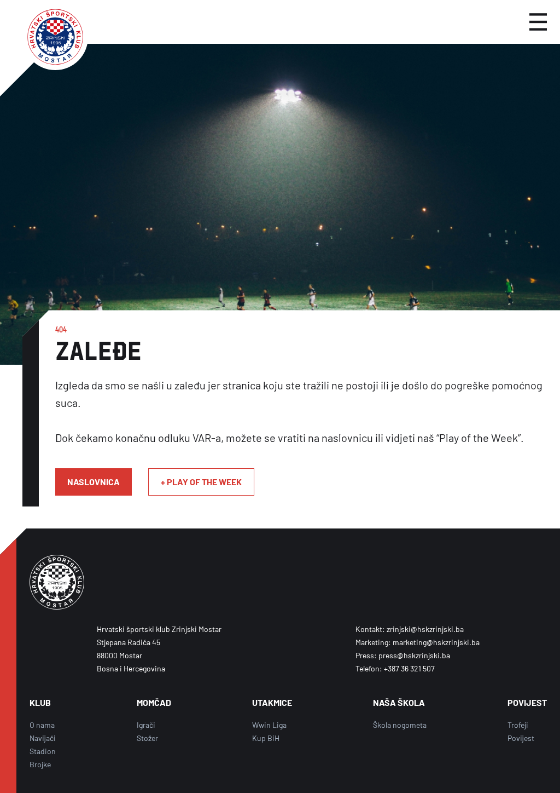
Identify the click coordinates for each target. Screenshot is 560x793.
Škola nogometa (400, 724)
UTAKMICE (272, 702)
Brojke (40, 764)
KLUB (40, 702)
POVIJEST (527, 702)
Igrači (146, 724)
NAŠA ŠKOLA (399, 702)
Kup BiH (265, 738)
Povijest (521, 738)
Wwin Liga (269, 724)
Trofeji (518, 724)
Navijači (43, 738)
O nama (42, 724)
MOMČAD (154, 702)
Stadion (43, 751)
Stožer (147, 738)
